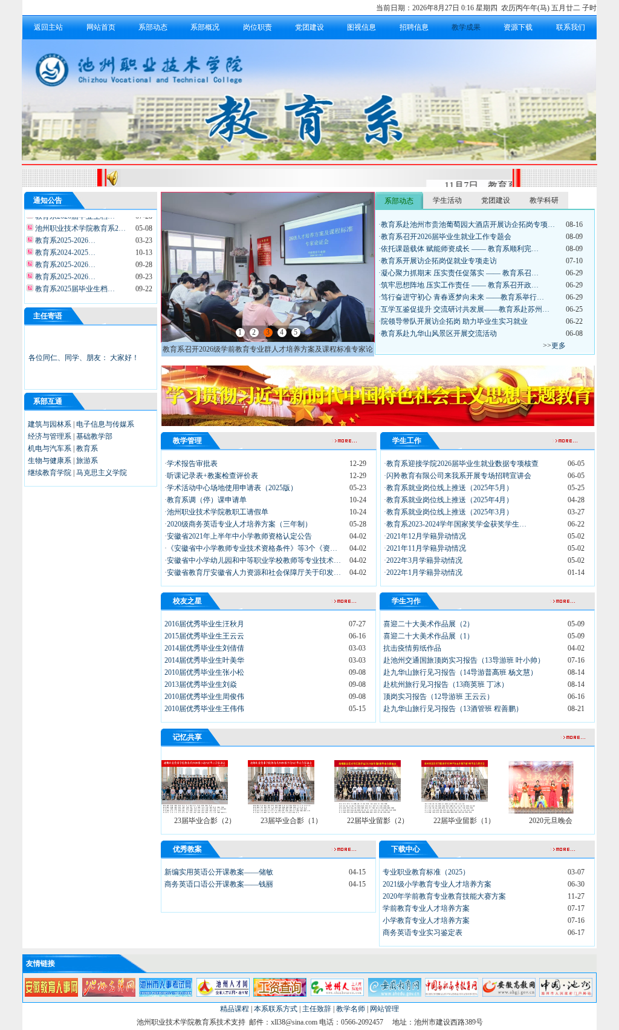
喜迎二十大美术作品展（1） (428, 636)
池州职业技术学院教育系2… (79, 223)
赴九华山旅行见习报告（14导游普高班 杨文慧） (460, 672)
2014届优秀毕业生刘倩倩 (204, 648)
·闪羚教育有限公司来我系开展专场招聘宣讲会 (457, 475)
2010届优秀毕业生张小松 (204, 672)
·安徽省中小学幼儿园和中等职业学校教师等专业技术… (252, 560)
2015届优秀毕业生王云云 (204, 636)
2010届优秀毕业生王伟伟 (204, 708)
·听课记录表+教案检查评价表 (211, 475)
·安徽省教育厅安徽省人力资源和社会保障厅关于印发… (252, 572)
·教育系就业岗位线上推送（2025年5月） (448, 488)
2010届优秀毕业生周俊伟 (204, 696)
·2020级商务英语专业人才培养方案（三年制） (238, 524)
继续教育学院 (49, 472)
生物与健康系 (49, 460)
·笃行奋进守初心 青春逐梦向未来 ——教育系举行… (461, 297)
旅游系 (87, 460)
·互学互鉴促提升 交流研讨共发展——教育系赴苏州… (463, 309)
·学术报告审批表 (191, 463)
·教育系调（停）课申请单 (205, 500)
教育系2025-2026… (64, 235)
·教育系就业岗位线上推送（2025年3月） (448, 512)
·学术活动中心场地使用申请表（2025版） (230, 488)
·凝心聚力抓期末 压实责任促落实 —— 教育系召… (458, 273)
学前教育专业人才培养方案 (426, 908)
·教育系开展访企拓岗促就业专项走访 (437, 261)
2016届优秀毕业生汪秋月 (204, 624)
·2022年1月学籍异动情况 (423, 572)
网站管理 (384, 1009)
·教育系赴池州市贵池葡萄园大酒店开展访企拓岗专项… (466, 224)
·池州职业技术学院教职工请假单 (216, 512)
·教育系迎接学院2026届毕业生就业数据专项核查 (461, 463)
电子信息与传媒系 (105, 424)
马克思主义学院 (101, 472)
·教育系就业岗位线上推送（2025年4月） (448, 500)
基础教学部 (94, 436)
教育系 (87, 448)
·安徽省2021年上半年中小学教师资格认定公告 (238, 536)
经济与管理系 (49, 436)
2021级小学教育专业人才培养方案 (437, 884)
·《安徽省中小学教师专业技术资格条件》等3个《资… (250, 548)
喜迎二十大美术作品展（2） (428, 624)
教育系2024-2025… (64, 247)
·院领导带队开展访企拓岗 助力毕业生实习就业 (453, 321)
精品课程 (234, 1009)
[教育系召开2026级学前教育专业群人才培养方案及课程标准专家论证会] (267, 339)
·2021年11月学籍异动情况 (425, 548)
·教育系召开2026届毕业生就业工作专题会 (444, 236)
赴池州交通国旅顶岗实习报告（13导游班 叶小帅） (464, 660)
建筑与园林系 (49, 424)
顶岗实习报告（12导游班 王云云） (438, 696)
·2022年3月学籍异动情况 (423, 560)
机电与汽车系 (49, 448)
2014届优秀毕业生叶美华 (204, 660)
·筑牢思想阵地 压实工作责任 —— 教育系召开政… (458, 285)
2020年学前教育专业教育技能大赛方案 (444, 896)
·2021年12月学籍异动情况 (425, 536)
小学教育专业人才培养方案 (426, 920)
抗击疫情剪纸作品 (412, 648)
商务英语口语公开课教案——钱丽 (218, 884)
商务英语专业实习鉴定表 (422, 932)
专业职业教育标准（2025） (426, 872)
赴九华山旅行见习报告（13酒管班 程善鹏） (453, 708)
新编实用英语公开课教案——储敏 (218, 872)
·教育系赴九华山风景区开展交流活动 (437, 333)
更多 (558, 345)
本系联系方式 (275, 1009)
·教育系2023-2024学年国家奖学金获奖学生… (455, 524)
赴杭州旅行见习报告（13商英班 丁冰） (445, 684)
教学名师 (350, 1009)
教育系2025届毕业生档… (74, 284)
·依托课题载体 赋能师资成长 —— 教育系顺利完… (458, 248)
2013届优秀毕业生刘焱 (200, 684)
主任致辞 (316, 1009)
